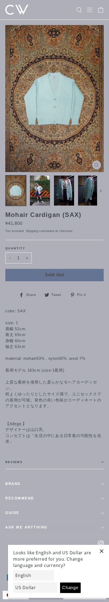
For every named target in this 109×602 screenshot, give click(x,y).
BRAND (13, 484)
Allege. (16, 423)
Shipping (32, 230)
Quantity (15, 248)
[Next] (100, 190)
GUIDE (12, 513)
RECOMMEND (19, 498)
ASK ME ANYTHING (26, 527)
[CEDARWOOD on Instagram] (101, 543)
